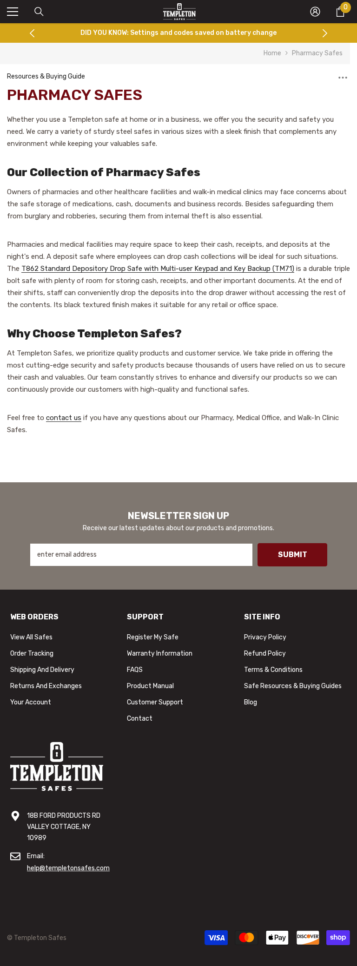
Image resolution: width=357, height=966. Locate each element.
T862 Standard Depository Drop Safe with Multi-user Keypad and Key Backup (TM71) (157, 268)
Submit (292, 554)
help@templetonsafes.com (68, 868)
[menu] (12, 11)
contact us (63, 418)
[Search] (39, 11)
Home (272, 53)
